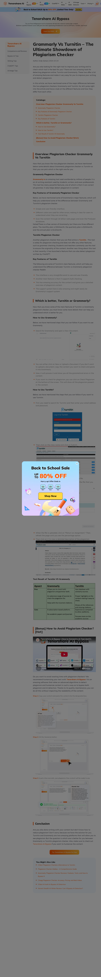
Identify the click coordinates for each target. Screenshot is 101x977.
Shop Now (50, 496)
